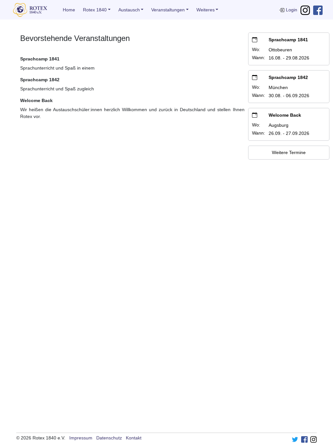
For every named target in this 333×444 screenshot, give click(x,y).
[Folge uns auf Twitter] (295, 439)
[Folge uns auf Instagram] (305, 9)
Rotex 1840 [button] (95, 9)
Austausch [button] (129, 9)
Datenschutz (109, 437)
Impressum (80, 437)
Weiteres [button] (205, 9)
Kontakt (133, 437)
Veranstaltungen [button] (168, 9)
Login (291, 9)
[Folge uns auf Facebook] (318, 9)
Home (69, 9)
